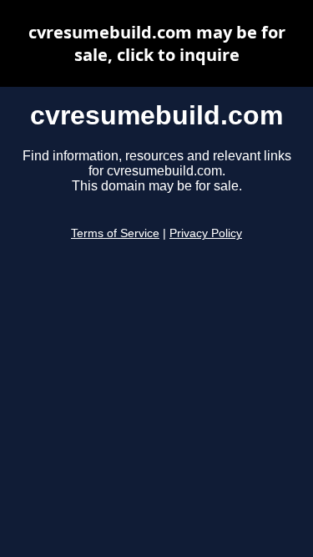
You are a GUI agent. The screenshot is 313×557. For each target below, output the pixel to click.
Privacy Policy (205, 233)
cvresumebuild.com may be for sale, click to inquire (156, 43)
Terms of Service (115, 233)
